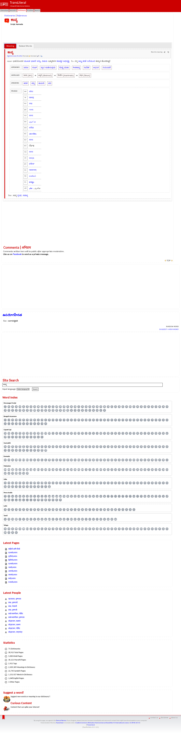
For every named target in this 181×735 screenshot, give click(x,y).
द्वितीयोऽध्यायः (13, 560)
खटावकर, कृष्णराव (14, 599)
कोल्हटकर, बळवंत (14, 621)
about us (174, 718)
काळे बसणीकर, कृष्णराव (16, 617)
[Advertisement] (87, 33)
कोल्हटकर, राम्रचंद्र (15, 632)
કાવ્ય (31, 109)
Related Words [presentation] (25, 46)
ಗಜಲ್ (34, 67)
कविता (31, 127)
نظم (31, 188)
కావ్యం (31, 182)
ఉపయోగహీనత (12, 315)
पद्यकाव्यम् (32, 170)
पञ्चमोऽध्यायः (13, 582)
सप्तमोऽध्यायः (12, 575)
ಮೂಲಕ (27, 61)
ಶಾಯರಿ (41, 83)
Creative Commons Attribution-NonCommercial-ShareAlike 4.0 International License (102, 723)
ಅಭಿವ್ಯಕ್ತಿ (66, 61)
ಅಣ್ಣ (80, 61)
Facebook (17, 254)
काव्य (31, 115)
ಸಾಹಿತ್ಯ (25, 195)
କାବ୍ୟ (31, 157)
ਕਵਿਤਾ (31, 163)
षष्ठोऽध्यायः (12, 579)
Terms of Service (61, 720)
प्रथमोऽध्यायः (13, 553)
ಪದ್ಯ (33, 83)
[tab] (10, 46)
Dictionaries (9, 15)
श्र (35, 410)
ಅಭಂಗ (96, 67)
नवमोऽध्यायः (12, 567)
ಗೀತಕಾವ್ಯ (76, 67)
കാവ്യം (32, 133)
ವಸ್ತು (39, 61)
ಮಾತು (66, 67)
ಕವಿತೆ (84, 61)
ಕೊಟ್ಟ (61, 67)
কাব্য (30, 103)
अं (12, 407)
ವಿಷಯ (45, 61)
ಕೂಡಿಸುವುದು (50, 67)
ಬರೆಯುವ (91, 61)
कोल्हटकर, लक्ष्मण (14, 625)
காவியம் (32, 176)
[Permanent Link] (38, 56)
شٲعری (32, 121)
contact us (154, 718)
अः (9, 407)
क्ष (71, 407)
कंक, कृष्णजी (12, 610)
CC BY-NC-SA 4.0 (135, 723)
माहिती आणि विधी (14, 549)
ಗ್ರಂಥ (19, 195)
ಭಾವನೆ (33, 61)
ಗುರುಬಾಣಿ (107, 67)
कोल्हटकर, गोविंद (14, 628)
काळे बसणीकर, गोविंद (15, 614)
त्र (130, 407)
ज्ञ (97, 407)
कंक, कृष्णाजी (13, 603)
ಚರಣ (26, 67)
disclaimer (164, 718)
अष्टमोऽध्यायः (13, 571)
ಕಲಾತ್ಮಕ (59, 61)
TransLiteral (59, 723)
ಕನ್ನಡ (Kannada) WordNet (14, 56)
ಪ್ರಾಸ (43, 67)
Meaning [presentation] (10, 46)
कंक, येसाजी (12, 606)
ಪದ (49, 83)
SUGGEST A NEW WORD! (169, 329)
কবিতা (31, 91)
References (22, 15)
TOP (168, 260)
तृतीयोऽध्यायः (12, 556)
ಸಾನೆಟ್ (86, 67)
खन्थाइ (31, 97)
